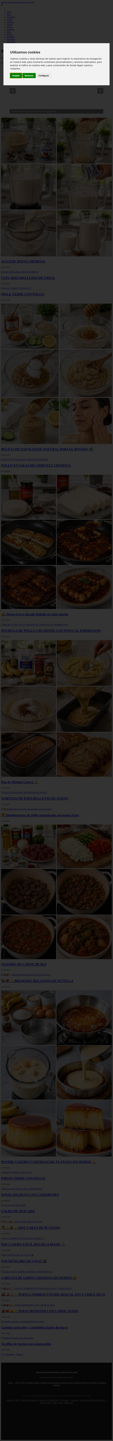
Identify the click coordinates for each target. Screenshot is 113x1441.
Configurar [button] (43, 75)
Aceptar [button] (16, 75)
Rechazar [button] (29, 75)
